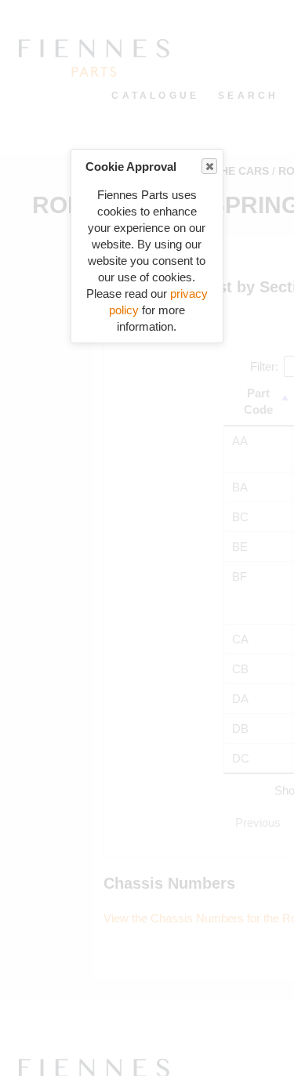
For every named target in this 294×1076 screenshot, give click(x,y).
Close (209, 166)
